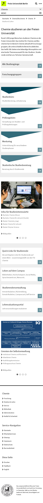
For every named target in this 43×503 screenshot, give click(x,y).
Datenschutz (8, 445)
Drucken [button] (7, 462)
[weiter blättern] (41, 210)
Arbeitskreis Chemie (9, 357)
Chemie (30, 18)
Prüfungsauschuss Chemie (12, 363)
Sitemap (7, 437)
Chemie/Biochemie (18, 18)
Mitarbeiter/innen (10, 434)
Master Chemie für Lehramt (12, 224)
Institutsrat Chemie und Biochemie (15, 354)
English (6, 469)
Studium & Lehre (9, 402)
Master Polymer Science (11, 227)
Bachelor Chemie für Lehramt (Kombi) (16, 218)
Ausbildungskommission (11, 360)
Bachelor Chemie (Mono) (11, 215)
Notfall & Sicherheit (10, 416)
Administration (9, 413)
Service (6, 406)
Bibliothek (7, 409)
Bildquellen (7, 233)
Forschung (7, 398)
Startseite (5, 18)
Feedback (7, 466)
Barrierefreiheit (9, 448)
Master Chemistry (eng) (11, 221)
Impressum (7, 441)
